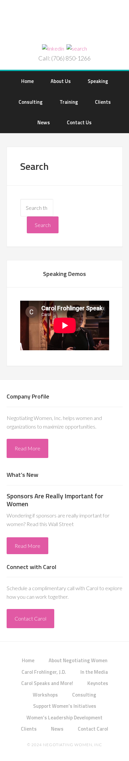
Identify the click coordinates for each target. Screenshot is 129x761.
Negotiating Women (65, 23)
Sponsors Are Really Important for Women (55, 500)
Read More (27, 448)
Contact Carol (30, 618)
